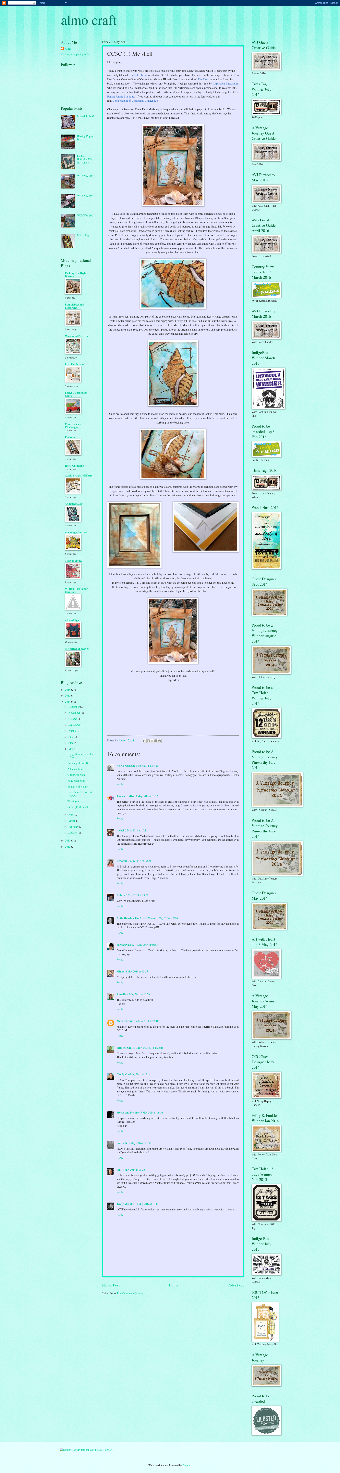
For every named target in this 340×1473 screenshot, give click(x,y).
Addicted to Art (74, 504)
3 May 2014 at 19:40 (168, 918)
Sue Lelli (122, 1143)
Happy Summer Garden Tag (80, 755)
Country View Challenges (73, 425)
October (73, 719)
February (73, 826)
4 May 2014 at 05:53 (146, 944)
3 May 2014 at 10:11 (136, 830)
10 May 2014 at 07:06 (147, 1204)
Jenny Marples (125, 1204)
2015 (68, 695)
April (71, 814)
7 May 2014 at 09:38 (152, 1112)
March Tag (83, 235)
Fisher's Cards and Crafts (76, 394)
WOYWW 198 (85, 196)
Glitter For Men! (76, 774)
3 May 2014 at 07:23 (147, 765)
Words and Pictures (128, 1113)
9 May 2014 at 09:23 (134, 1169)
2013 (68, 840)
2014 (68, 701)
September (74, 725)
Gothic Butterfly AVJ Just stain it (84, 159)
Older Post (235, 1285)
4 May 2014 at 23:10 (147, 1021)
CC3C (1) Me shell (77, 807)
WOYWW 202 (85, 176)
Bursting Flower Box (79, 763)
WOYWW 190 (85, 215)
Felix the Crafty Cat (128, 1048)
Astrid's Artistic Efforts (78, 475)
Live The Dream (74, 364)
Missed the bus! (85, 116)
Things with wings (77, 786)
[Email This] (145, 741)
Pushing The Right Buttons (76, 274)
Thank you (73, 801)
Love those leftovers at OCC (79, 793)
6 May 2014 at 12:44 (139, 1074)
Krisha (121, 895)
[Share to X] (152, 741)
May (71, 749)
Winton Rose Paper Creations (76, 590)
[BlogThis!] (148, 741)
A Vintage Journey (76, 532)
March (72, 821)
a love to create (73, 561)
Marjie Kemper (126, 1021)
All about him (75, 769)
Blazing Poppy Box (85, 137)
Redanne (122, 861)
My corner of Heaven (77, 649)
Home (173, 1285)
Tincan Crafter (125, 796)
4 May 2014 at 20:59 (138, 994)
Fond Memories (76, 780)
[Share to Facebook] (156, 741)
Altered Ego (72, 620)
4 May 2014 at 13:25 (137, 971)
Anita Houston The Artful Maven (136, 918)
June (71, 743)
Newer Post (111, 1285)
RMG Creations (74, 466)
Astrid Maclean (126, 766)
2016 (68, 689)
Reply (120, 784)
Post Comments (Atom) (130, 1293)
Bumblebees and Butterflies (74, 306)
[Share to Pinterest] (160, 741)
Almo (68, 49)
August (72, 731)
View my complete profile (75, 54)
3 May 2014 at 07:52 (147, 796)
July (71, 737)
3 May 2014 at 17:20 (139, 861)
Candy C (122, 1074)
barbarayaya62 (125, 945)
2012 (68, 846)
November (74, 712)
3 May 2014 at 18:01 (137, 895)
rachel (120, 830)
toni (119, 1170)
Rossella (121, 994)
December (74, 707)
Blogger (187, 1465)
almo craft (89, 19)
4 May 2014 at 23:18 (152, 1047)
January (73, 833)
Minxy (120, 971)
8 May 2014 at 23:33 (140, 1143)
